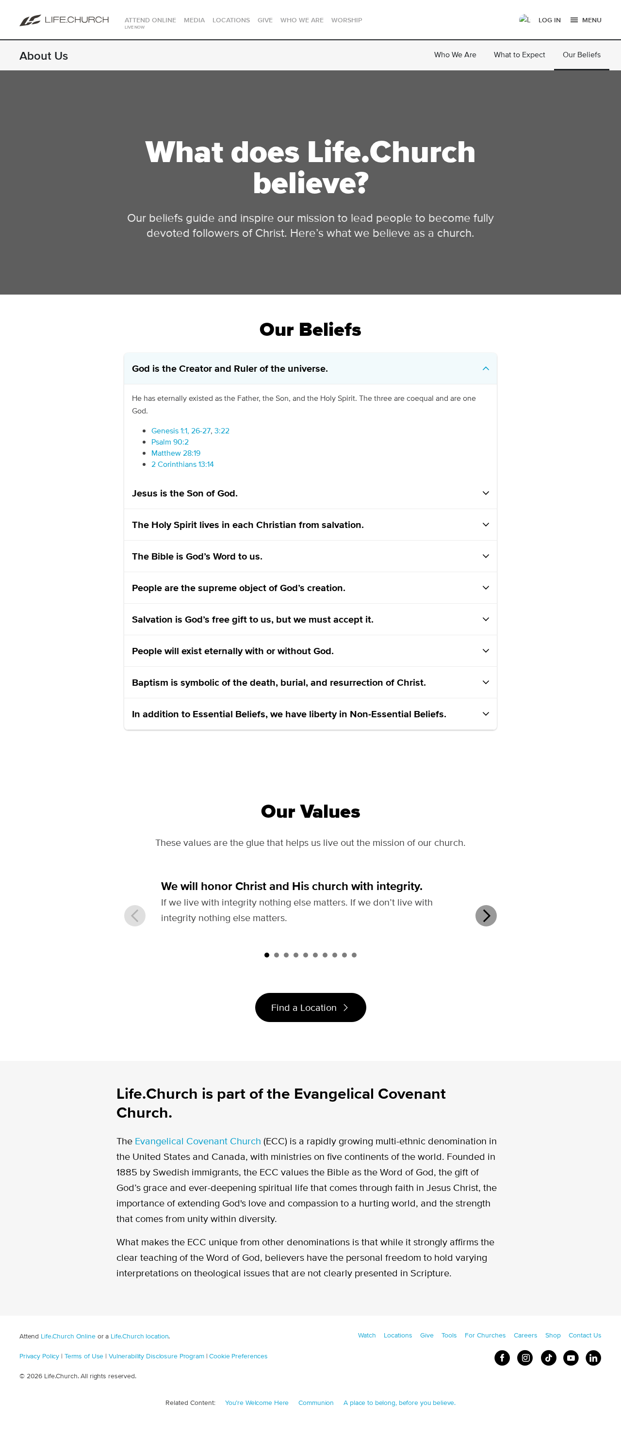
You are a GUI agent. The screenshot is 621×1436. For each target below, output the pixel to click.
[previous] (135, 915)
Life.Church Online (68, 1336)
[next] (486, 915)
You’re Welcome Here (257, 1402)
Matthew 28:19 (175, 453)
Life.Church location (139, 1336)
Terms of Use (84, 1356)
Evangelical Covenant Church (198, 1141)
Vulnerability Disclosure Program (156, 1356)
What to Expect (519, 54)
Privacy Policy (39, 1356)
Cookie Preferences (238, 1356)
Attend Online (150, 20)
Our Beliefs (582, 54)
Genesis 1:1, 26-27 (181, 430)
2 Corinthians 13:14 (182, 464)
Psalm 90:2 (170, 441)
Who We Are (455, 54)
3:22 (221, 430)
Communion (316, 1402)
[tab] (266, 955)
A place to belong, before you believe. (399, 1402)
